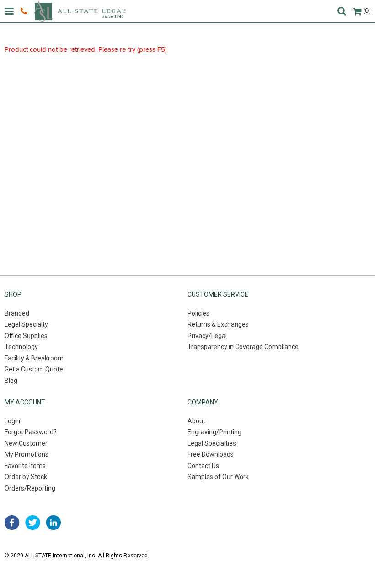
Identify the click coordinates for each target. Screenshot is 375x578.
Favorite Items (25, 465)
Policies (198, 313)
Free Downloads (211, 454)
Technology (21, 346)
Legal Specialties (212, 443)
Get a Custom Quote (34, 369)
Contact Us (203, 465)
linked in (53, 522)
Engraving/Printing (214, 432)
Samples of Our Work (218, 476)
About (196, 421)
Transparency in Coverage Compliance (243, 346)
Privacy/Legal (207, 335)
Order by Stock (26, 476)
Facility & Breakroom (34, 358)
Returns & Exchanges (218, 324)
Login (12, 421)
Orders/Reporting (30, 488)
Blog (11, 380)
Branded (17, 313)
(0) (367, 11)
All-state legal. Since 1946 (80, 11)
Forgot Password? (31, 432)
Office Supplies (26, 335)
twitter (32, 522)
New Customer (26, 443)
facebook (12, 522)
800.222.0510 (25, 11)
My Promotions (26, 454)
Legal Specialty (26, 324)
